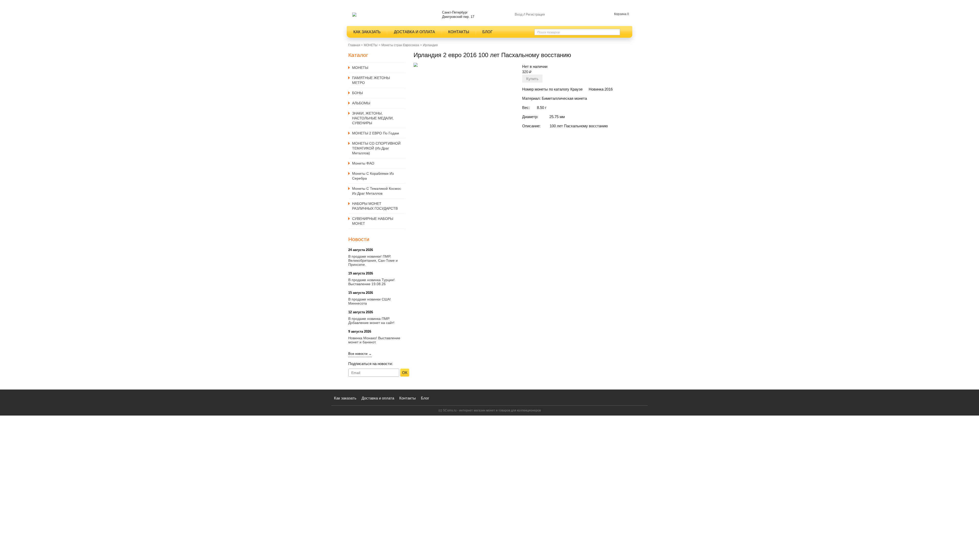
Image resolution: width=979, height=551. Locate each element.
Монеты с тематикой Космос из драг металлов (376, 190)
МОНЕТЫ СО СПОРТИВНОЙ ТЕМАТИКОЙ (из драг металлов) (376, 148)
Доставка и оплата (414, 32)
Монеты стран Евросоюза (400, 45)
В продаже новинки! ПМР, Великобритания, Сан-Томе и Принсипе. (373, 260)
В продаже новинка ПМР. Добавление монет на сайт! (371, 321)
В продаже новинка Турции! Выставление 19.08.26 (371, 282)
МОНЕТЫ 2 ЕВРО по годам (375, 133)
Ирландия (430, 45)
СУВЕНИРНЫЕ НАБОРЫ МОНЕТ (372, 221)
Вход (519, 14)
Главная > (355, 45)
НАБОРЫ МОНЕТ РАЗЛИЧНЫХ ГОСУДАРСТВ (375, 206)
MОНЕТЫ (371, 45)
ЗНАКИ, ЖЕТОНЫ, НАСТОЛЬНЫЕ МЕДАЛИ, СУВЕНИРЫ (373, 118)
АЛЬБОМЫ (361, 103)
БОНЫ (357, 93)
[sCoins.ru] (354, 14)
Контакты (458, 32)
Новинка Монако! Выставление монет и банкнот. (374, 340)
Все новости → (360, 354)
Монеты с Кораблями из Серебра (373, 175)
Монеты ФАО (363, 163)
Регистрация (535, 14)
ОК (404, 372)
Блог (487, 32)
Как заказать (367, 32)
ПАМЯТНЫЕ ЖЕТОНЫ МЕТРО (371, 80)
